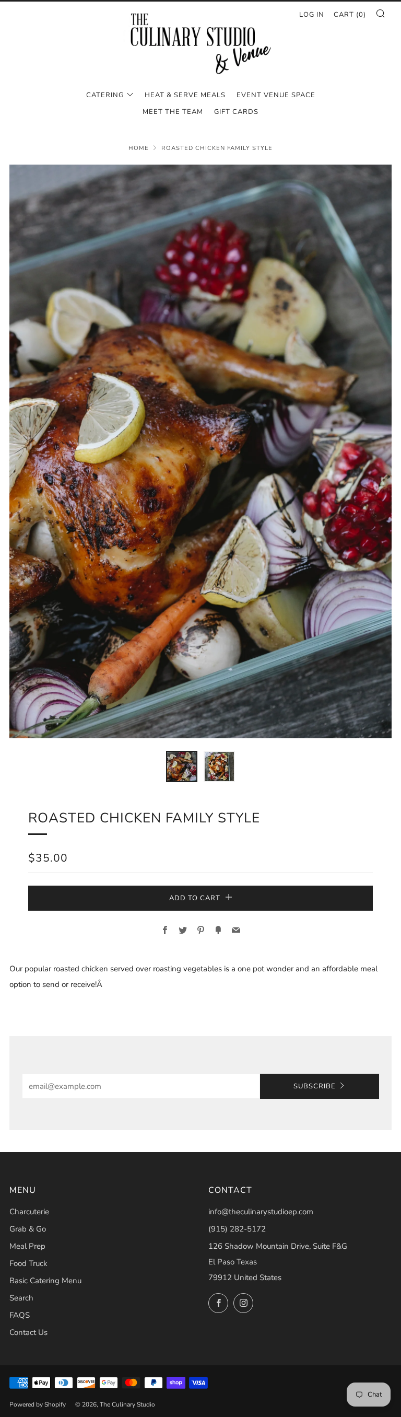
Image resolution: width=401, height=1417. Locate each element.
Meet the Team (173, 112)
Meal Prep (27, 1246)
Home (138, 148)
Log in (311, 14)
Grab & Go (27, 1229)
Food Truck (28, 1263)
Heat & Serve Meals (185, 95)
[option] (200, 451)
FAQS (19, 1315)
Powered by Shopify (37, 1404)
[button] (181, 766)
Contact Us (28, 1332)
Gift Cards (236, 112)
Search (21, 1298)
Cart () (350, 14)
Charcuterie (29, 1211)
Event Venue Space (276, 95)
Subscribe (314, 1086)
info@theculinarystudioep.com (260, 1211)
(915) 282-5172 (237, 1229)
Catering (105, 95)
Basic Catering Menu (45, 1280)
